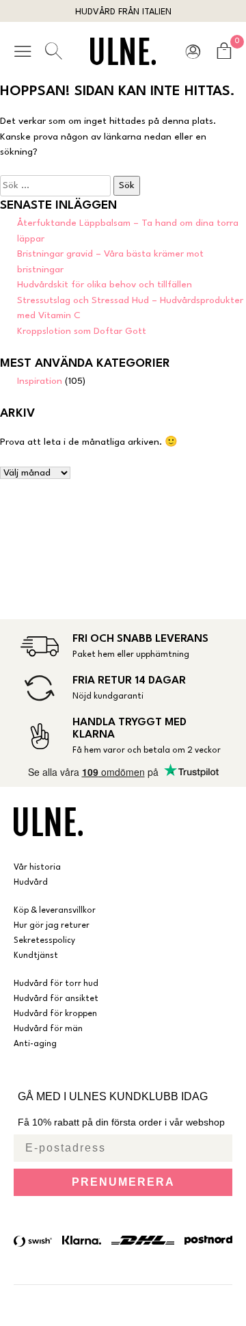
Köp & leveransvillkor (55, 911)
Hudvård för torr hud (56, 984)
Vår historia (37, 867)
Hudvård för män (48, 1029)
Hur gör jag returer (52, 926)
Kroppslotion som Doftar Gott (81, 331)
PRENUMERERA (123, 1182)
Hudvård (31, 883)
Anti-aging (35, 1044)
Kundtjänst (36, 956)
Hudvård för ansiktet (56, 999)
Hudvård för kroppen (55, 1014)
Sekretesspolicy (44, 941)
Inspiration (39, 381)
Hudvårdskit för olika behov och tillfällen (104, 284)
